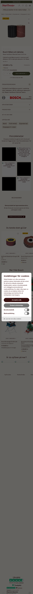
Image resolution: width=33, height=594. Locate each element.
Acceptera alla (16, 300)
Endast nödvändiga (16, 305)
